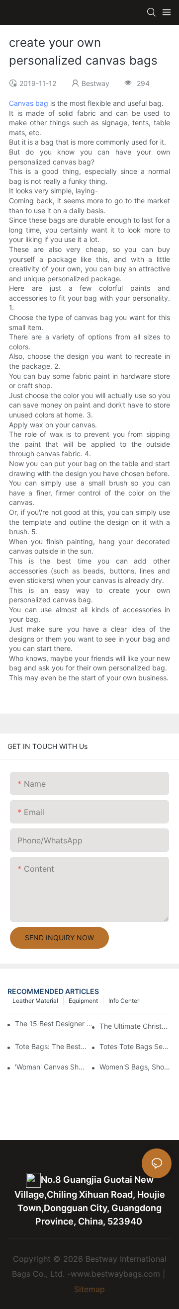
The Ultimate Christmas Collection (135, 1026)
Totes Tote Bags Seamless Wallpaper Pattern (135, 1046)
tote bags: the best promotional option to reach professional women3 (51, 1046)
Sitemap (89, 1289)
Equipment (83, 1000)
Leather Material (35, 1000)
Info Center (123, 1000)
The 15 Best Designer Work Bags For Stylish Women (55, 1023)
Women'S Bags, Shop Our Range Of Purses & (135, 1067)
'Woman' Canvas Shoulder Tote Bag (51, 1067)
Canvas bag (28, 103)
